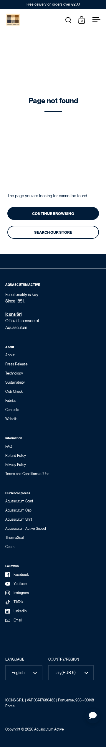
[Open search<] (68, 20)
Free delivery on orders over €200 (53, 4)
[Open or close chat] (92, 716)
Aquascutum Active (49, 729)
